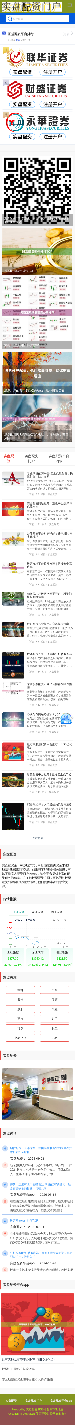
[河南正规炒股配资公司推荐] (37, 312)
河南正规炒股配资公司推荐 (22, 345)
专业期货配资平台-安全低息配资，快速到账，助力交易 (50, 475)
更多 (66, 34)
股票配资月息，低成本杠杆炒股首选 (49, 654)
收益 (55, 1028)
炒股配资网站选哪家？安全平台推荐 (49, 714)
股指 (20, 999)
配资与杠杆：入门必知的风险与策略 (49, 804)
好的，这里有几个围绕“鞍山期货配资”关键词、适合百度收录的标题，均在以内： (40, 1186)
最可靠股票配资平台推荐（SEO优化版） (49, 745)
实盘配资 (11, 1400)
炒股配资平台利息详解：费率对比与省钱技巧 (49, 535)
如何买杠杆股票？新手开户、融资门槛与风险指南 (49, 595)
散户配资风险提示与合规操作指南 (48, 624)
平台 (55, 990)
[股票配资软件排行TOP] (37, 251)
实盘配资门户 (33, 1400)
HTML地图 (56, 1409)
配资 (20, 1018)
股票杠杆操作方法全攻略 (18, 1369)
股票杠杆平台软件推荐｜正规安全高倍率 (49, 565)
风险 (55, 1009)
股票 (55, 999)
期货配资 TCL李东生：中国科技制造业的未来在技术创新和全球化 (36, 220)
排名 (55, 1038)
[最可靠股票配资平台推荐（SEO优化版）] (37, 1324)
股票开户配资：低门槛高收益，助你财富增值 (34, 390)
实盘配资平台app (61, 1400)
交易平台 (20, 1038)
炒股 (20, 1009)
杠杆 (20, 990)
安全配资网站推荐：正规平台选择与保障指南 (49, 505)
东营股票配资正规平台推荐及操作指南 (49, 685)
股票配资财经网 (45, 1413)
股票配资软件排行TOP (19, 271)
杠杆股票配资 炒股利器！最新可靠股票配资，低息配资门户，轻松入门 (41, 1255)
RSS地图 (43, 1409)
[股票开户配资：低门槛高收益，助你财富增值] (37, 373)
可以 (20, 1028)
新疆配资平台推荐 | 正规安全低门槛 (49, 774)
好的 (55, 1018)
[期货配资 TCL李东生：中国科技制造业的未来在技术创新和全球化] (37, 190)
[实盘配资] (32, 7)
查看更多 (37, 838)
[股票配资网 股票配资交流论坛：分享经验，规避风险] (37, 418)
